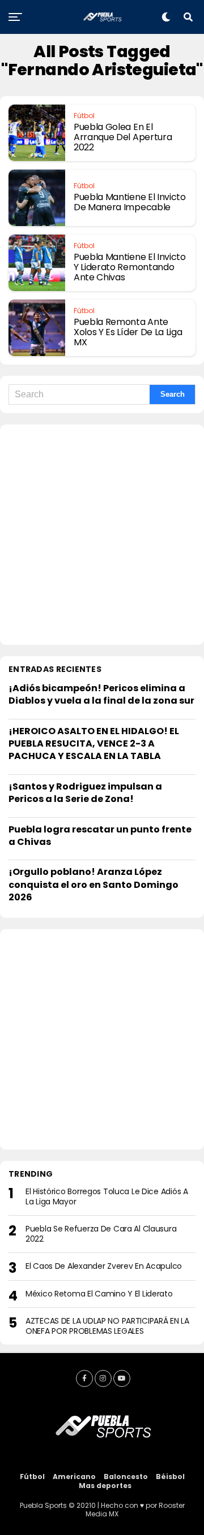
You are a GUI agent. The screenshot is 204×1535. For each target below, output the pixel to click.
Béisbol (170, 1476)
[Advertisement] (102, 534)
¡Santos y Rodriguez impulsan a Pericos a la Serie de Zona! (85, 792)
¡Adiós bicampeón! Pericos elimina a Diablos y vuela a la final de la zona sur (101, 694)
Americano (74, 1476)
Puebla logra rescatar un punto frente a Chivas (100, 835)
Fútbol (32, 1476)
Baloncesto (126, 1476)
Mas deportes (105, 1485)
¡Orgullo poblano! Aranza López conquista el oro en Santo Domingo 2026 (93, 884)
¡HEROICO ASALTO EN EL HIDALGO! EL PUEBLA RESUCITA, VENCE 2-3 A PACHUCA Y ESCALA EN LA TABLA (93, 744)
